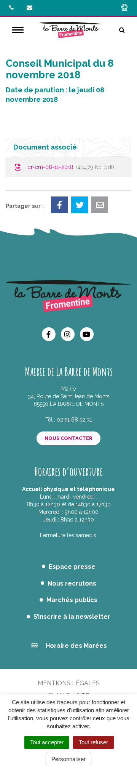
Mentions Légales (69, 683)
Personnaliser (68, 759)
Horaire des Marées (76, 645)
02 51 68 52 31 (74, 420)
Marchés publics (71, 600)
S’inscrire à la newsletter (71, 616)
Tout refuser (93, 742)
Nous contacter (68, 438)
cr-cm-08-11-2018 (69, 167)
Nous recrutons (72, 583)
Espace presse (72, 566)
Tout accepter (47, 742)
